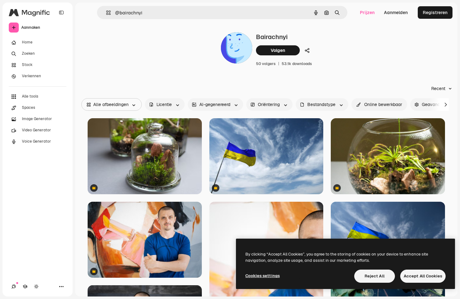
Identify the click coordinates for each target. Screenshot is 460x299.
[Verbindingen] (14, 286)
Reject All (375, 276)
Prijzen (367, 12)
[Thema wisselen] (36, 286)
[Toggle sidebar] (61, 13)
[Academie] (25, 286)
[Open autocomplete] (106, 12)
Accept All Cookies (423, 276)
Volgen (278, 50)
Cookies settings (262, 275)
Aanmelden (396, 12)
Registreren (435, 12)
